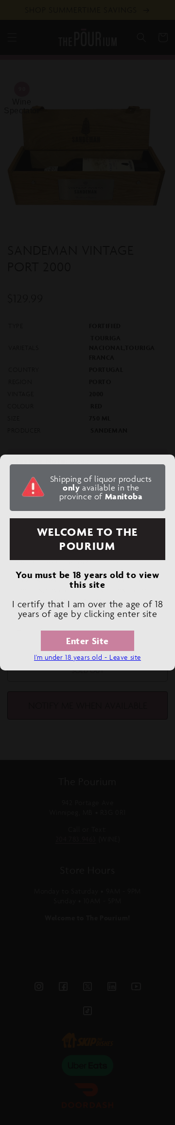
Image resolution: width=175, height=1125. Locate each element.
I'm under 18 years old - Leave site (87, 657)
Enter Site (87, 641)
